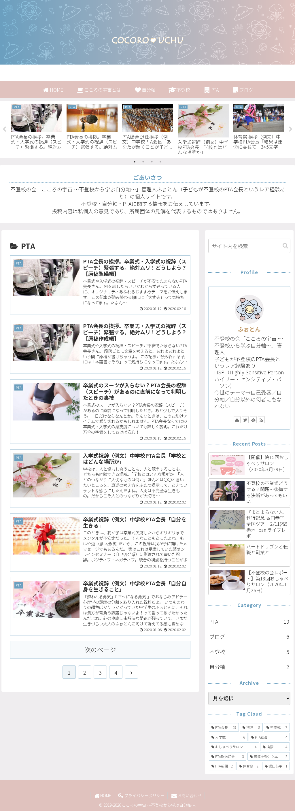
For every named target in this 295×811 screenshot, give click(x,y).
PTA (249, 621)
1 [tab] (134, 162)
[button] (285, 246)
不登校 (249, 651)
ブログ (249, 636)
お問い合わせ (189, 795)
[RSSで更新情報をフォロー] (261, 419)
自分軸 (249, 666)
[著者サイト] (237, 419)
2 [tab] (143, 162)
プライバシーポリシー (144, 795)
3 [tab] (152, 162)
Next (291, 129)
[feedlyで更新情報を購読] (253, 419)
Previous (4, 129)
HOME (105, 795)
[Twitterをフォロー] (245, 419)
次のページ (100, 649)
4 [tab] (160, 162)
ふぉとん (249, 329)
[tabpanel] (36, 128)
